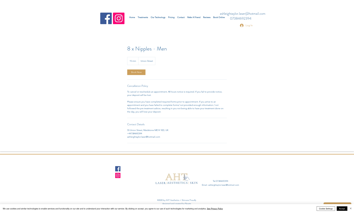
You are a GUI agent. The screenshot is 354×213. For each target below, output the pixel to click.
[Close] (350, 208)
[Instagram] (118, 18)
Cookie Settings (326, 208)
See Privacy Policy (215, 208)
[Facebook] (106, 18)
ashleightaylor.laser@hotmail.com (242, 13)
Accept (342, 208)
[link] (136, 72)
